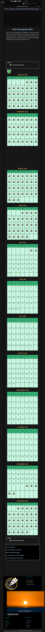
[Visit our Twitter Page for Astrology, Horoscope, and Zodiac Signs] (12, 614)
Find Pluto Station (10, 547)
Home (6, 9)
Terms (31, 630)
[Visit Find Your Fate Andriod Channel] (18, 614)
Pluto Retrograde (20, 9)
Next (9, 70)
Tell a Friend (28, 622)
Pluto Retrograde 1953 (32, 9)
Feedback (27, 625)
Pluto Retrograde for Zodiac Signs (14, 558)
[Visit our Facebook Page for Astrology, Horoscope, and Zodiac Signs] (8, 614)
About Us (6, 620)
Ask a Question (28, 620)
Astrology (12, 9)
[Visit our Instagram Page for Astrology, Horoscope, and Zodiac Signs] (10, 614)
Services (27, 623)
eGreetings (7, 622)
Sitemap (6, 625)
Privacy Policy (7, 623)
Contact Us (28, 627)
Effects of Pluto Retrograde (13, 552)
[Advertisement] (22, 568)
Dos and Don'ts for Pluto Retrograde (15, 555)
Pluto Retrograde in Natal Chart (14, 549)
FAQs (6, 627)
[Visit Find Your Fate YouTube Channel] (14, 614)
